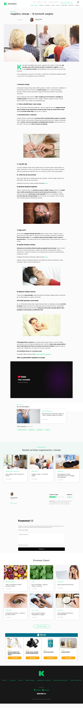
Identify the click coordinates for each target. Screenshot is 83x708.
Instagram (46, 690)
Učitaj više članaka (42, 626)
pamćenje (32, 429)
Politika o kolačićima (76, 680)
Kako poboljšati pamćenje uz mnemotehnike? (65, 613)
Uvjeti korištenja (29, 680)
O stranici (34, 2)
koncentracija (22, 429)
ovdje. (46, 183)
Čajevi (33, 581)
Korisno (77, 5)
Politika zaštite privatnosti (60, 680)
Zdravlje (41, 5)
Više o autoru (13, 503)
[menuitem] (78, 2)
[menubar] (78, 2)
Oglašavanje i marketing (53, 2)
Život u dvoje (34, 610)
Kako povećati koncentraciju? (65, 584)
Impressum (40, 2)
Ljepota (53, 5)
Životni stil (71, 5)
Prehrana (47, 5)
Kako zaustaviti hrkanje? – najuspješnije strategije (38, 613)
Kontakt (45, 2)
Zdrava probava (34, 5)
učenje (47, 429)
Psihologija (13, 11)
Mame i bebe (64, 5)
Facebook (38, 690)
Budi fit (58, 5)
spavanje (40, 429)
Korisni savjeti (9, 471)
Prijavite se (41, 549)
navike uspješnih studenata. (43, 354)
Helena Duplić (13, 497)
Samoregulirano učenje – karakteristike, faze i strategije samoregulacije (65, 475)
